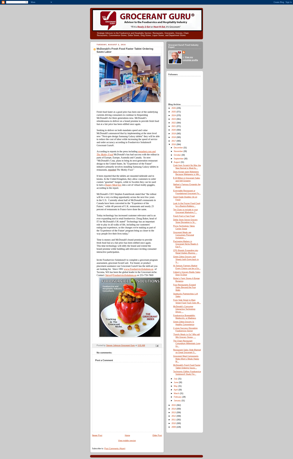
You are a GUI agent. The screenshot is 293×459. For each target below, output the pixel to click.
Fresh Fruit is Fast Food (184, 216)
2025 (174, 112)
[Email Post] (157, 346)
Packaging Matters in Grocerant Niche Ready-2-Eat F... (185, 244)
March (177, 393)
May (176, 386)
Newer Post (97, 435)
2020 (174, 130)
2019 (174, 134)
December (178, 148)
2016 (174, 144)
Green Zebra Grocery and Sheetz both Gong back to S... (186, 259)
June (176, 382)
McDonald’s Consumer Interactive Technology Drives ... (184, 309)
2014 (174, 409)
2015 (174, 405)
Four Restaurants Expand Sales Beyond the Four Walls (184, 287)
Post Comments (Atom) (114, 449)
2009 (174, 427)
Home (127, 435)
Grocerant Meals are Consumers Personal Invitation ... (183, 235)
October (177, 155)
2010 (174, 423)
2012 (174, 416)
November (178, 151)
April (176, 390)
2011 (174, 420)
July (176, 379)
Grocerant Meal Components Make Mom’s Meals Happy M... (186, 359)
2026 (174, 108)
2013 (174, 412)
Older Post (157, 435)
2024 (174, 115)
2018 (174, 137)
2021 (174, 126)
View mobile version (127, 441)
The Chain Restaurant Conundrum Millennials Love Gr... (186, 343)
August (177, 162)
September (179, 159)
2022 (174, 123)
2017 (174, 141)
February (178, 397)
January (177, 401)
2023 (174, 119)
